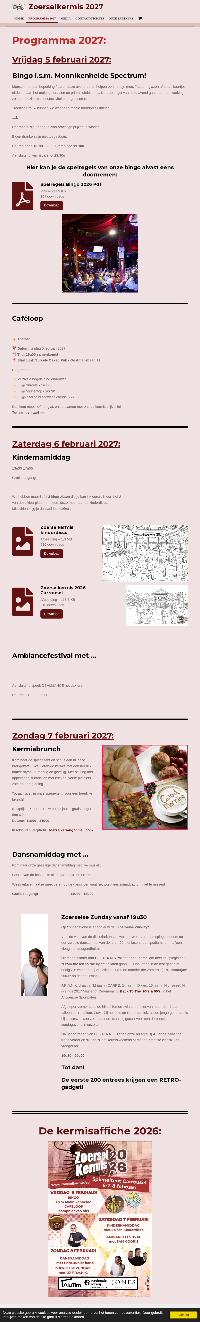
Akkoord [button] (183, 1315)
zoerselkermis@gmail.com (70, 830)
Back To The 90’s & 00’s (140, 991)
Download (52, 205)
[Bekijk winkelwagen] (140, 18)
